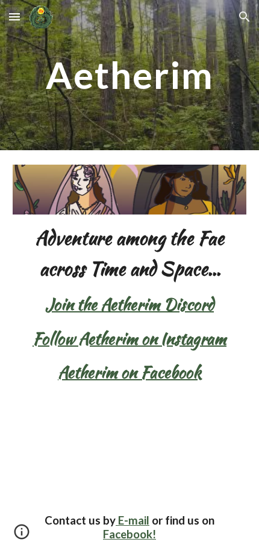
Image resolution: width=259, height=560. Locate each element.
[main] (130, 75)
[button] (14, 16)
